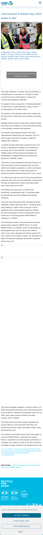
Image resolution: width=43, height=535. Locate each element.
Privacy (20, 531)
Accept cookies (21, 515)
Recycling (5, 467)
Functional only (21, 521)
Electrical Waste (19, 465)
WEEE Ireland (15, 467)
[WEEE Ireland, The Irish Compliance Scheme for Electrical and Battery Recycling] (7, 3)
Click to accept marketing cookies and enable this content (22, 75)
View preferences (21, 526)
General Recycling (33, 465)
